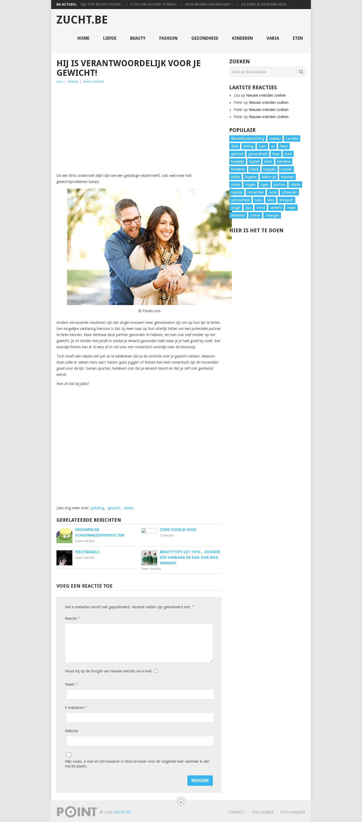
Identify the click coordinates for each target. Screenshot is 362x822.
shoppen (286, 200)
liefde (235, 177)
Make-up (269, 177)
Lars (59, 81)
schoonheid (240, 200)
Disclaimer (262, 812)
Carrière (292, 138)
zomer (255, 215)
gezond (237, 154)
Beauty (137, 38)
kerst (268, 161)
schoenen (289, 192)
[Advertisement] (138, 127)
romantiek (256, 192)
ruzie (273, 192)
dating (248, 146)
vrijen (291, 208)
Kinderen (242, 38)
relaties (236, 192)
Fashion (168, 38)
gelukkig (97, 508)
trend (260, 208)
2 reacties (167, 535)
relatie (128, 508)
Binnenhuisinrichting (247, 138)
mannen (287, 177)
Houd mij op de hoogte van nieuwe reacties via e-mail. (108, 671)
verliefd (276, 208)
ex (273, 146)
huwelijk (237, 161)
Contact (236, 812)
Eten (298, 38)
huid (288, 154)
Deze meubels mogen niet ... (209, 4)
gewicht (114, 508)
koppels (269, 169)
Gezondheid (204, 38)
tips (248, 208)
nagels (250, 184)
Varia (273, 38)
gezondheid (257, 154)
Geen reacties (93, 81)
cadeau (275, 138)
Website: (72, 731)
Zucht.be (82, 19)
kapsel (254, 161)
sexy (270, 200)
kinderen (238, 169)
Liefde (109, 38)
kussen (286, 169)
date (234, 146)
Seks (258, 200)
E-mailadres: (76, 707)
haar (276, 154)
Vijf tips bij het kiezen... (102, 4)
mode (235, 184)
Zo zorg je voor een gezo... (265, 4)
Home (83, 38)
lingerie (251, 177)
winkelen (238, 215)
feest (284, 146)
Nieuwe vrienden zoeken (266, 95)
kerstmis (283, 161)
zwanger (272, 215)
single (235, 208)
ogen (265, 184)
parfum (279, 184)
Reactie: (72, 618)
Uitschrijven (292, 812)
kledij (254, 169)
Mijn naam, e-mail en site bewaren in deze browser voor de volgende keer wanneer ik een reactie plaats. (137, 763)
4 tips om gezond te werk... (154, 4)
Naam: (71, 684)
